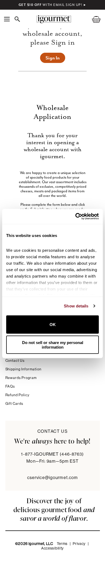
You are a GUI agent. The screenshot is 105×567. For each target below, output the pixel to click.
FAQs (10, 386)
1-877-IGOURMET (52, 454)
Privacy (79, 544)
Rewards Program (21, 378)
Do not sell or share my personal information (52, 344)
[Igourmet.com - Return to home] (54, 19)
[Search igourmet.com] (19, 19)
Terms (62, 544)
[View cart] (93, 19)
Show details (76, 306)
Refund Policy (17, 395)
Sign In (53, 58)
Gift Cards (14, 403)
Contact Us (14, 360)
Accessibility (52, 548)
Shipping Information (23, 369)
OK (53, 324)
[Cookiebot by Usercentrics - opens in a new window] (75, 216)
